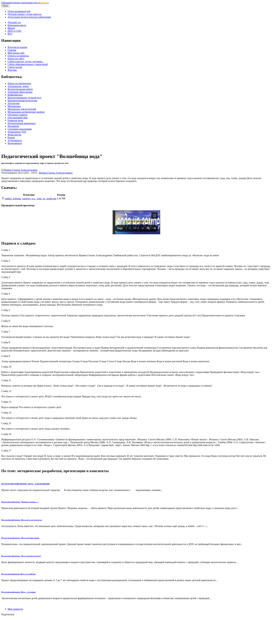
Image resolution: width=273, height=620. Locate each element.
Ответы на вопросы (18, 55)
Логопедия (13, 103)
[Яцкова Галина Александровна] (19, 170)
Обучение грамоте (17, 114)
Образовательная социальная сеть (25, 2)
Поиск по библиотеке (19, 83)
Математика (14, 106)
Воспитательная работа (20, 89)
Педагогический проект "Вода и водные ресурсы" (21, 556)
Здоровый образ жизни (20, 92)
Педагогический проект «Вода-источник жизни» (20, 538)
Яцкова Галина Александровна (56, 172)
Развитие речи (15, 120)
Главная (12, 50)
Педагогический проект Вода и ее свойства (18, 574)
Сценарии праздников (20, 129)
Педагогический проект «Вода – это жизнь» (18, 592)
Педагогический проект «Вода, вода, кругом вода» (21, 520)
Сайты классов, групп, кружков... (26, 61)
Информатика (15, 94)
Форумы (12, 70)
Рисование (13, 126)
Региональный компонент (22, 123)
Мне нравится (15, 609)
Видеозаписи (15, 143)
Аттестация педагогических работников (29, 17)
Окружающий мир (18, 117)
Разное (11, 137)
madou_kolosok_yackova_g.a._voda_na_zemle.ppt (30, 198)
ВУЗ (10, 33)
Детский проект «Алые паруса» (25, 14)
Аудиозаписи (15, 140)
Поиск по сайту (16, 58)
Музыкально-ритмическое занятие (26, 112)
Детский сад (14, 22)
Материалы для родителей (22, 109)
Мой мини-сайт (16, 53)
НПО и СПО (14, 31)
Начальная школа (17, 25)
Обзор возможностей (19, 11)
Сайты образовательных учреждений (28, 64)
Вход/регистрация (17, 47)
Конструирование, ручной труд (24, 97)
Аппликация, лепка (18, 86)
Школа (11, 28)
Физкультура (14, 134)
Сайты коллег (15, 67)
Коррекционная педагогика (22, 100)
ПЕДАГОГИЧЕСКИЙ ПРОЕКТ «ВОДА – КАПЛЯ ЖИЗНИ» (25, 484)
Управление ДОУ (17, 131)
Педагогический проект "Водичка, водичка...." (20, 502)
